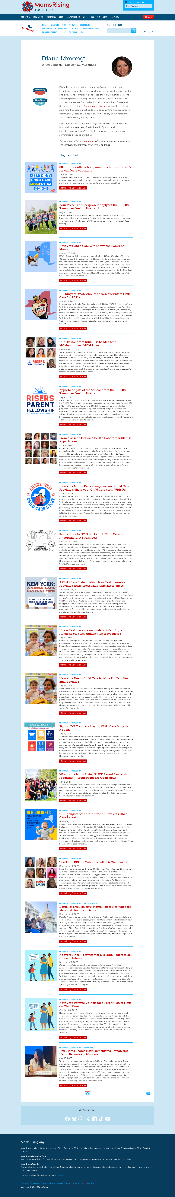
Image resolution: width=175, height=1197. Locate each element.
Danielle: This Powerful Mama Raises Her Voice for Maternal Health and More (95, 908)
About (106, 17)
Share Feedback (48, 1183)
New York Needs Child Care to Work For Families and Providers (93, 680)
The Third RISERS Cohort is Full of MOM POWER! (93, 862)
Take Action (38, 17)
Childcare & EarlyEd (50, 25)
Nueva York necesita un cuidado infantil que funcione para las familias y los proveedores (90, 632)
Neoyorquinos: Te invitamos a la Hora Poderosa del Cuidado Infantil (95, 956)
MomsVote (25, 17)
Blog (61, 17)
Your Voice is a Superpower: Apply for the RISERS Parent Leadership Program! (94, 206)
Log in (150, 31)
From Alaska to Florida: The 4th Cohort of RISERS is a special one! (95, 439)
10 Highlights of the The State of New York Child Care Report (93, 815)
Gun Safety (73, 25)
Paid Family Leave (49, 32)
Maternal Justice (62, 29)
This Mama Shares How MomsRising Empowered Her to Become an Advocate (94, 1052)
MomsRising (88, 1047)
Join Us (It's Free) (136, 2)
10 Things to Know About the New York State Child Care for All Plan (95, 295)
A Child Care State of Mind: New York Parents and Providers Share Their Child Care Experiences (94, 583)
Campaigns (51, 17)
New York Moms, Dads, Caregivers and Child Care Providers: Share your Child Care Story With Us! (94, 487)
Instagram (89, 141)
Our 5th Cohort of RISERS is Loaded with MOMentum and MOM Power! (87, 343)
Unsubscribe (77, 1183)
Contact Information (30, 1183)
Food (64, 25)
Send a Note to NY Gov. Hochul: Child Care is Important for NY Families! (91, 535)
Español (115, 17)
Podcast (63, 32)
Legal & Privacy (63, 1183)
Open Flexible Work (91, 29)
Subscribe (89, 1183)
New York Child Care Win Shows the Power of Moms (91, 247)
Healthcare (85, 25)
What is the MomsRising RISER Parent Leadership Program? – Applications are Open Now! (94, 776)
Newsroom (95, 17)
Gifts (85, 17)
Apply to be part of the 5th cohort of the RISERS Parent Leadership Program (92, 391)
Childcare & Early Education (70, 164)
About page (60, 1175)
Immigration (47, 29)
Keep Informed (73, 17)
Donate (148, 17)
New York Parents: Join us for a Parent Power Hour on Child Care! (95, 1004)
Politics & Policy (76, 32)
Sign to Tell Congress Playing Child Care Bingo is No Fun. (93, 728)
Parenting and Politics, (96, 106)
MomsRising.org (47, 7)
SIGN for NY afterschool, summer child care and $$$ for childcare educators (95, 168)
